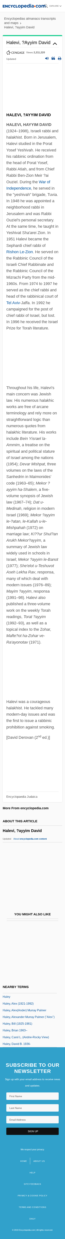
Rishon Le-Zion (19, 252)
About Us (39, 1161)
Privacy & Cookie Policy (32, 1196)
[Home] (24, 6)
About (30, 839)
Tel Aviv (13, 303)
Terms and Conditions (32, 1207)
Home (23, 1161)
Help (32, 1173)
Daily (32, 1219)
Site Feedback (32, 1184)
